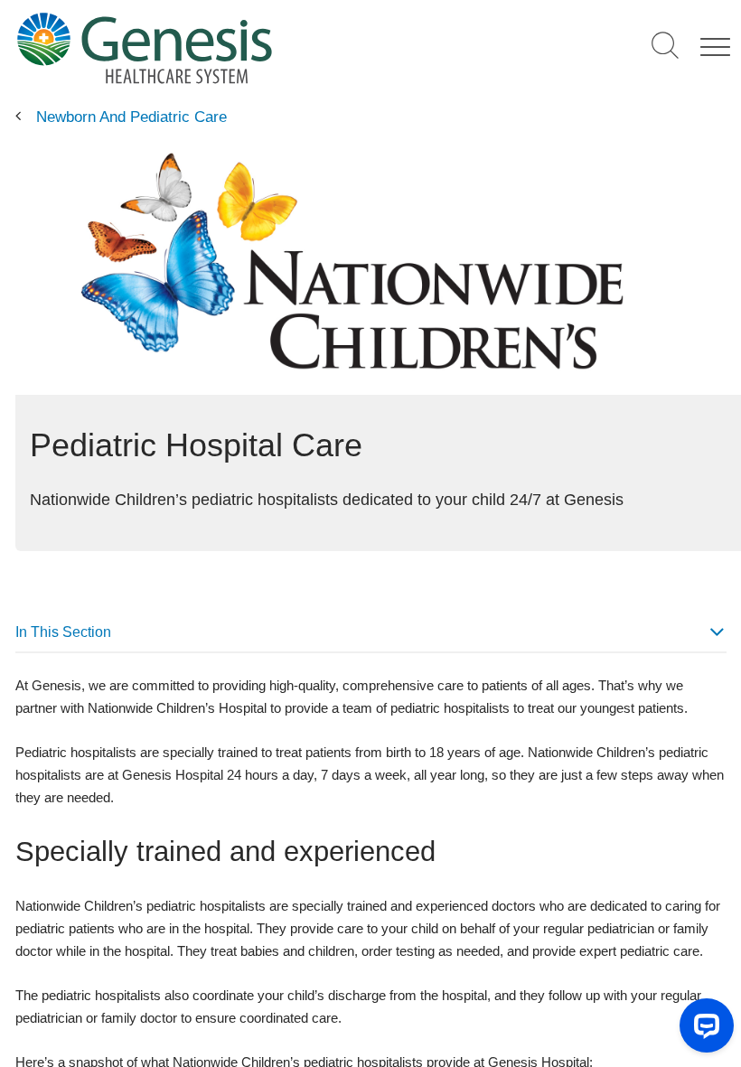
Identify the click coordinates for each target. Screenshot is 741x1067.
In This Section (63, 632)
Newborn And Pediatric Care (131, 117)
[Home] (218, 47)
